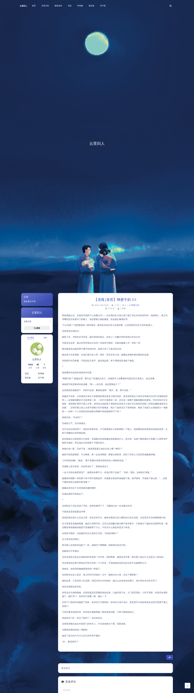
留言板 (28, 377)
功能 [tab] (45, 337)
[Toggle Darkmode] (187, 685)
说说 (27, 373)
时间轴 (41, 373)
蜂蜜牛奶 (135, 305)
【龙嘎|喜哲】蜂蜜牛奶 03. (115, 299)
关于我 (41, 377)
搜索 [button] (38, 328)
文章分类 (27, 321)
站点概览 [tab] (30, 337)
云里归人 (23, 5)
